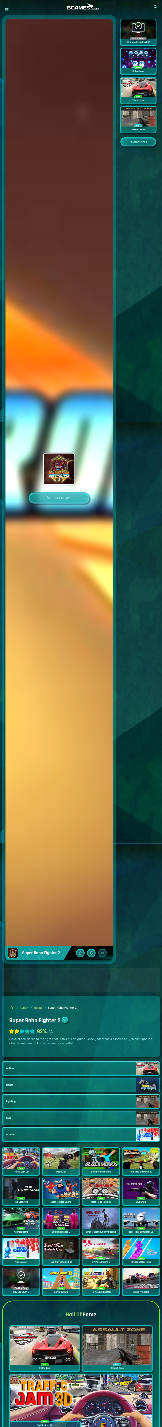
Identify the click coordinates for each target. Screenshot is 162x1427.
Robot (38, 1008)
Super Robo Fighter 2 (62, 1008)
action (24, 1008)
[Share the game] (102, 953)
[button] (155, 6)
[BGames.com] (11, 1008)
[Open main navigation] (6, 9)
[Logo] (81, 7)
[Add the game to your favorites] (64, 1019)
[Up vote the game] (80, 953)
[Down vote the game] (91, 953)
